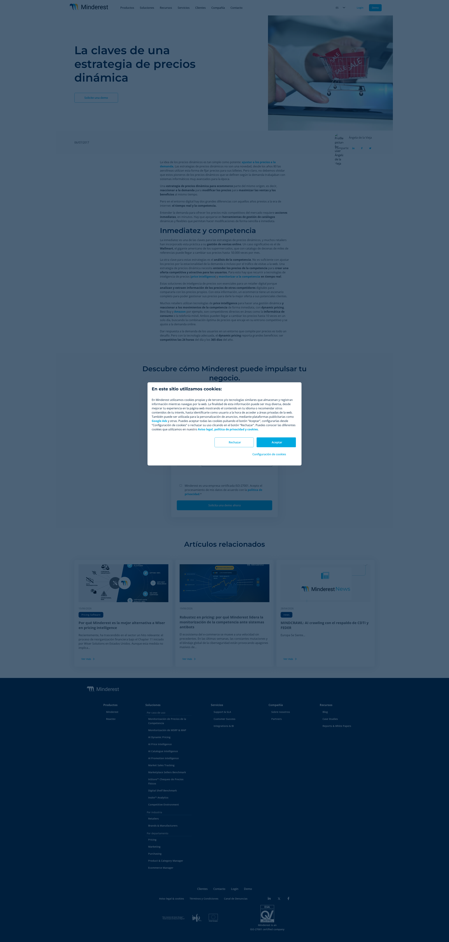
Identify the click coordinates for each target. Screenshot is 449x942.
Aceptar (277, 442)
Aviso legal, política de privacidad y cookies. (228, 429)
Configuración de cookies (269, 454)
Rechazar (235, 442)
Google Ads (159, 421)
